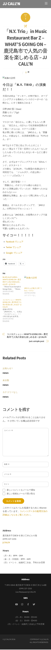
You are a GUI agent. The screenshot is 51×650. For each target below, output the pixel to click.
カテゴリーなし (10, 392)
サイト (6, 484)
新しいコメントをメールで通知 (21, 490)
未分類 (6, 380)
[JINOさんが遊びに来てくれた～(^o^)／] (34, 281)
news (6, 373)
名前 (7, 464)
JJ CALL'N (6, 542)
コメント (8, 430)
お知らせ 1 (8, 368)
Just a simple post (36, 341)
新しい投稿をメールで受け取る (21, 493)
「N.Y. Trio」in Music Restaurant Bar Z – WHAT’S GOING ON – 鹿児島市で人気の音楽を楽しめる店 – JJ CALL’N (25, 47)
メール (7, 474)
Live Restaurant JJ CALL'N (26, 592)
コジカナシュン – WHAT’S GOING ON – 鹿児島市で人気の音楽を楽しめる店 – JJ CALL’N (27, 335)
